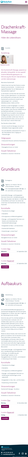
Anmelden (5, 255)
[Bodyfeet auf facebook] (19, 454)
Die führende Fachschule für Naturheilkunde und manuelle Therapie (6, 449)
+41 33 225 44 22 (8, 452)
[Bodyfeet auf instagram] (23, 454)
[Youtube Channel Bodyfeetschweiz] (26, 454)
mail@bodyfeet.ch (9, 454)
